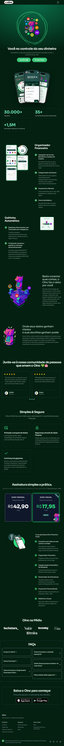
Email (19, 729)
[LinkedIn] (50, 741)
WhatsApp (21, 727)
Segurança (5, 727)
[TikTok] (60, 741)
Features (4, 725)
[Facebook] (57, 741)
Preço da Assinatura (7, 732)
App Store (23, 60)
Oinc (4, 715)
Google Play (39, 60)
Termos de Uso (6, 718)
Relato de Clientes (7, 729)
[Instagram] (53, 741)
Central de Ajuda (22, 725)
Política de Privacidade (17, 718)
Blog (34, 725)
